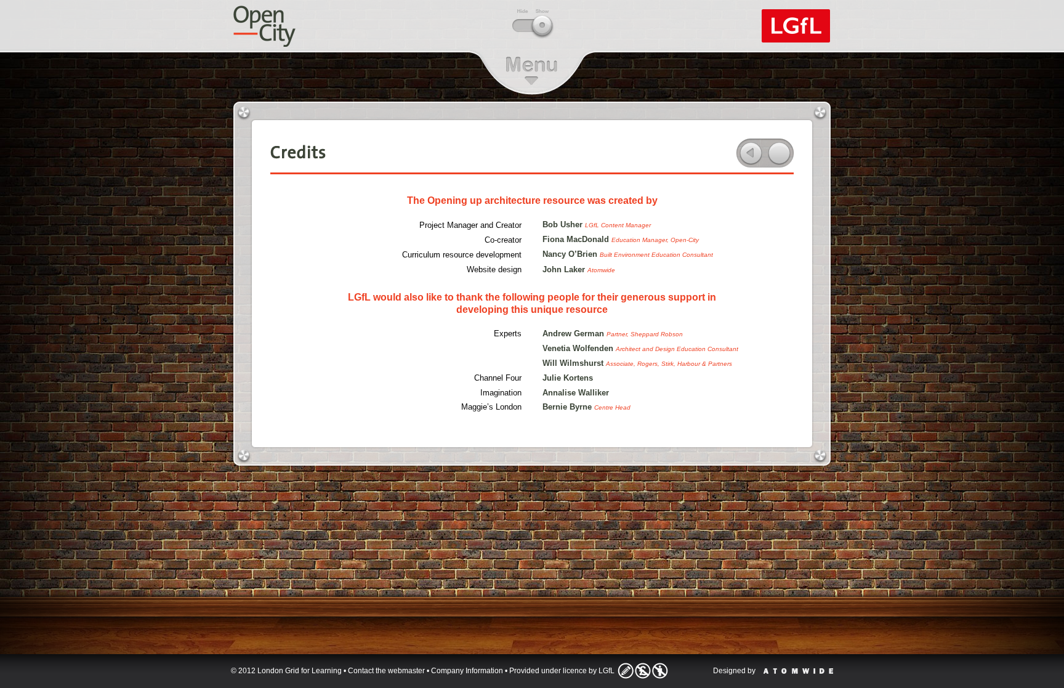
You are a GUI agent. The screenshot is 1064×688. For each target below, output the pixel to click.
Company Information (467, 670)
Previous (750, 153)
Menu (532, 70)
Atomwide (798, 671)
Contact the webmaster (386, 670)
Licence (643, 671)
